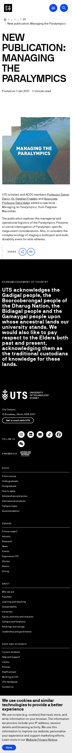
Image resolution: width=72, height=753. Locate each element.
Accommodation (10, 511)
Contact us (7, 687)
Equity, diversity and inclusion (17, 616)
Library (5, 662)
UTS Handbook (10, 682)
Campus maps (9, 506)
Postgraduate (9, 486)
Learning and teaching (14, 602)
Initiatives (7, 611)
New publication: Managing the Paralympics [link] (36, 23)
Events (5, 551)
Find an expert (9, 531)
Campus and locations (13, 621)
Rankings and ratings (13, 626)
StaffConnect (9, 672)
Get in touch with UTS (18, 420)
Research (7, 541)
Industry (6, 536)
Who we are (8, 592)
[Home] (5, 19)
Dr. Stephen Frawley (24, 198)
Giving (5, 571)
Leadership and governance (16, 631)
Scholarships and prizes (14, 496)
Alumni (5, 566)
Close (9, 747)
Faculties (7, 597)
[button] (22, 251)
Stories (6, 561)
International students (13, 501)
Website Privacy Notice (41, 739)
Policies (6, 667)
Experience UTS (10, 556)
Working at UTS (10, 677)
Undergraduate (10, 481)
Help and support (11, 657)
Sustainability (9, 607)
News (5, 546)
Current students (11, 652)
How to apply (8, 491)
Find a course (9, 476)
